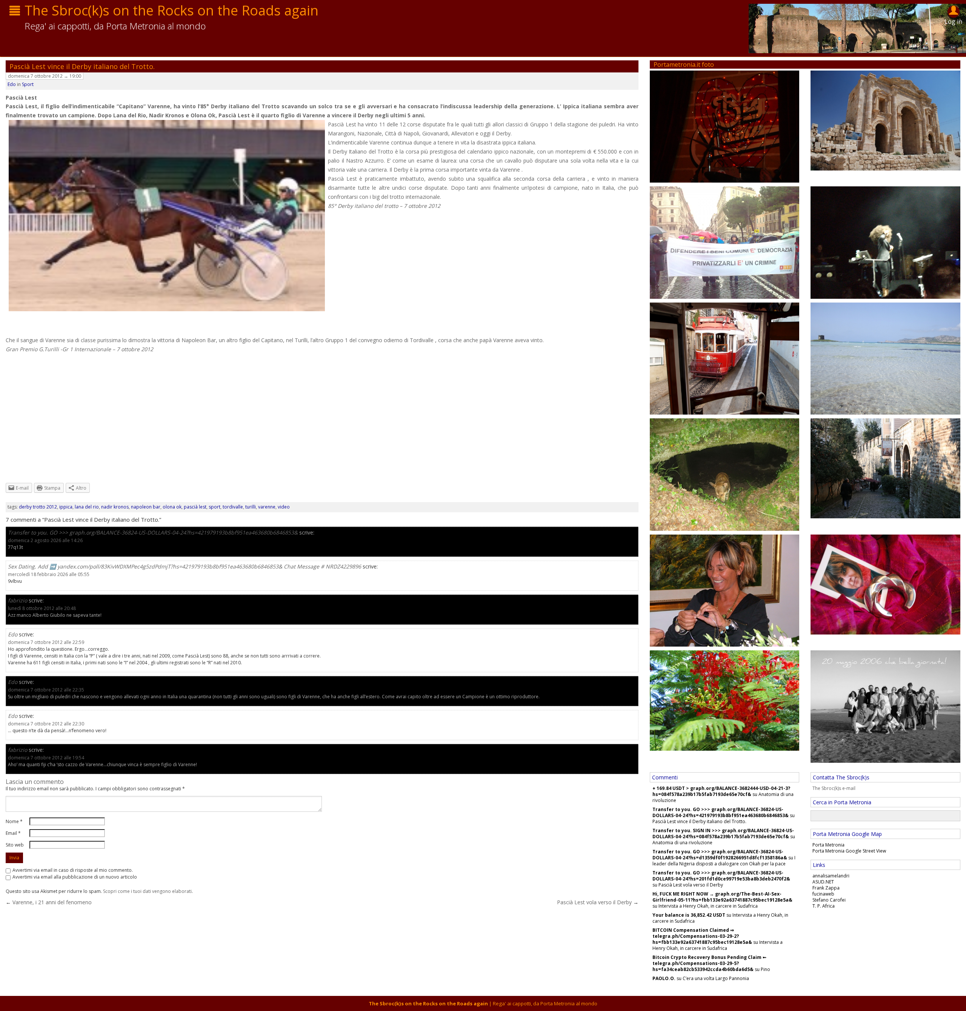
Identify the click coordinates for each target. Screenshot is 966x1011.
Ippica (65, 507)
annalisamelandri (830, 876)
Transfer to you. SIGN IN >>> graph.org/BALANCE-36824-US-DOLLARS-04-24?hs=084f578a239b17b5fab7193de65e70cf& (723, 833)
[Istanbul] (885, 467)
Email (13, 833)
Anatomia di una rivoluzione (682, 842)
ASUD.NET (823, 882)
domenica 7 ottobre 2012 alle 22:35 (46, 690)
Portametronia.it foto (684, 64)
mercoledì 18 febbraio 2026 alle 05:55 (48, 574)
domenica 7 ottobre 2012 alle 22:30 (46, 724)
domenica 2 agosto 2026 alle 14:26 (45, 540)
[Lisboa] (725, 357)
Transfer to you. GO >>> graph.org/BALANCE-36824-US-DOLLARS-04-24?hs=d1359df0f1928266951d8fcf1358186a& (719, 854)
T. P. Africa (823, 906)
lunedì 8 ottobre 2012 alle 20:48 (42, 608)
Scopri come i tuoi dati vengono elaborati (147, 891)
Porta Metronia (828, 845)
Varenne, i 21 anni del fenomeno (52, 902)
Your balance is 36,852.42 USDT (688, 915)
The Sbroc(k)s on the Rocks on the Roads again (171, 10)
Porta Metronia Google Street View (849, 851)
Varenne (266, 507)
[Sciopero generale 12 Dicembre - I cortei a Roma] (725, 242)
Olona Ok (172, 507)
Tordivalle (233, 507)
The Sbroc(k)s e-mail (833, 788)
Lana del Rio (87, 507)
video (284, 507)
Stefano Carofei (829, 900)
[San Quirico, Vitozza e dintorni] (725, 474)
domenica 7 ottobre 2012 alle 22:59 (46, 642)
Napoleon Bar (145, 507)
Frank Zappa (826, 888)
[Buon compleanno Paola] (725, 589)
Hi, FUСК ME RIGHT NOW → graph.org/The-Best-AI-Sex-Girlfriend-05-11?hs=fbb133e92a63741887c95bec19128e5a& (722, 897)
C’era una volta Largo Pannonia (716, 978)
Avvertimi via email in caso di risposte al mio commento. (72, 870)
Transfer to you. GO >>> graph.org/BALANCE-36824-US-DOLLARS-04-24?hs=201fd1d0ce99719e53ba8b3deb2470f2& (721, 876)
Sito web (15, 845)
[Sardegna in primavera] (885, 357)
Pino (765, 969)
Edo (12, 84)
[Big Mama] (725, 126)
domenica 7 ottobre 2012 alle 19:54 (46, 757)
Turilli (250, 507)
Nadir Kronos (115, 507)
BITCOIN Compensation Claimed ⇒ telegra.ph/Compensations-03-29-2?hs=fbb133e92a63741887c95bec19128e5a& (702, 936)
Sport (28, 84)
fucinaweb (823, 894)
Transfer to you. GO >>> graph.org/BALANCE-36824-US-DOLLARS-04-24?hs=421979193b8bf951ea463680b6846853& (153, 532)
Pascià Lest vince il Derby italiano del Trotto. (82, 66)
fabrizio (17, 600)
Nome (14, 821)
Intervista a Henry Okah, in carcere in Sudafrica (708, 906)
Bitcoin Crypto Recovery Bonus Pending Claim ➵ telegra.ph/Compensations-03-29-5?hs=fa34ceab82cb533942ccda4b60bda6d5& (709, 963)
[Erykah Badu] (885, 242)
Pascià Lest (195, 507)
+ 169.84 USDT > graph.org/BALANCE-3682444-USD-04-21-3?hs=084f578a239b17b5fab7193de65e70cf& (721, 791)
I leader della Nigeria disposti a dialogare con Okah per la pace (723, 860)
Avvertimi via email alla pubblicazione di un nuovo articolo (74, 877)
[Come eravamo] (885, 706)
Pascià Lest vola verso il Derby (594, 902)
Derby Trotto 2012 (38, 507)
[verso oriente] (885, 583)
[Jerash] (885, 119)
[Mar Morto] (725, 700)
